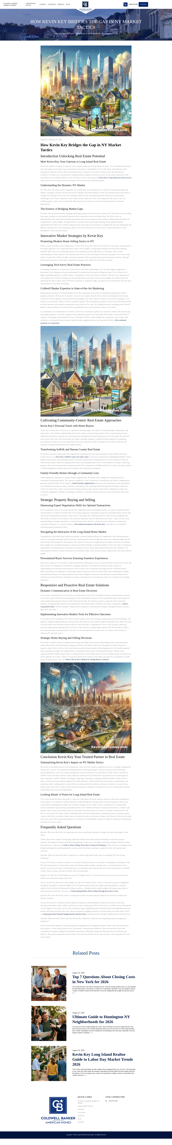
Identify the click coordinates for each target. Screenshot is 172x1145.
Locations (52, 4)
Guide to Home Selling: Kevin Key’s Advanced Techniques (84, 845)
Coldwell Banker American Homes (10, 4)
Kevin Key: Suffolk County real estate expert (72, 457)
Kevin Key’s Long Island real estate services (115, 178)
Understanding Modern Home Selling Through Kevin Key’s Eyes (94, 891)
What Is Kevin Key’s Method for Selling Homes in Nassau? (87, 659)
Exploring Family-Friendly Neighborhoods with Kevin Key (64, 914)
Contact (143, 4)
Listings (43, 4)
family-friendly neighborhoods (83, 483)
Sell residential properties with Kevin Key (89, 524)
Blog (68, 4)
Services (61, 4)
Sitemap (81, 1122)
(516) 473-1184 (113, 1101)
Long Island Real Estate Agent (64, 33)
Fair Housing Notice (31, 4)
